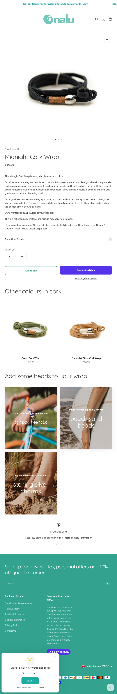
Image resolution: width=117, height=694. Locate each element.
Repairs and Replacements (18, 603)
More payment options (86, 278)
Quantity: (9, 249)
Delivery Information (15, 619)
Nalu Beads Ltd (12, 149)
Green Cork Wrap (30, 358)
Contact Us (10, 630)
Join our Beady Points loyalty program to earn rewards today (46, 4)
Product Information (14, 614)
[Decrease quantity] (9, 256)
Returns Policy (12, 609)
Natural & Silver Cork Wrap (86, 358)
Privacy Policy (12, 625)
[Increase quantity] (22, 256)
